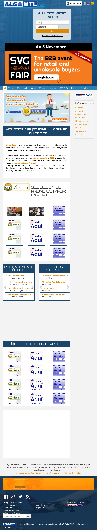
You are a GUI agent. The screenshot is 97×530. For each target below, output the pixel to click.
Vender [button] (84, 88)
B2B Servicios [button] (68, 88)
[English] (88, 3)
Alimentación (23, 284)
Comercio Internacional (81, 109)
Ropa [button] (11, 88)
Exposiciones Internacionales (81, 116)
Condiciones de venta (13, 507)
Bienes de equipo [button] (26, 88)
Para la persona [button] (48, 88)
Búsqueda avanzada (53, 35)
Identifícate (40, 505)
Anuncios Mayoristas (25, 473)
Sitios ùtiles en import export (81, 122)
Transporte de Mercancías (81, 132)
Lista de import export (39, 344)
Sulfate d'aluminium (15, 276)
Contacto (39, 502)
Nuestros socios (52, 473)
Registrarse (40, 507)
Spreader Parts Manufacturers (55, 276)
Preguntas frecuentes (13, 502)
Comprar (39, 473)
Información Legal (11, 510)
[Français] (84, 3)
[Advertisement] (24, 320)
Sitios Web (79, 127)
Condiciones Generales (71, 473)
